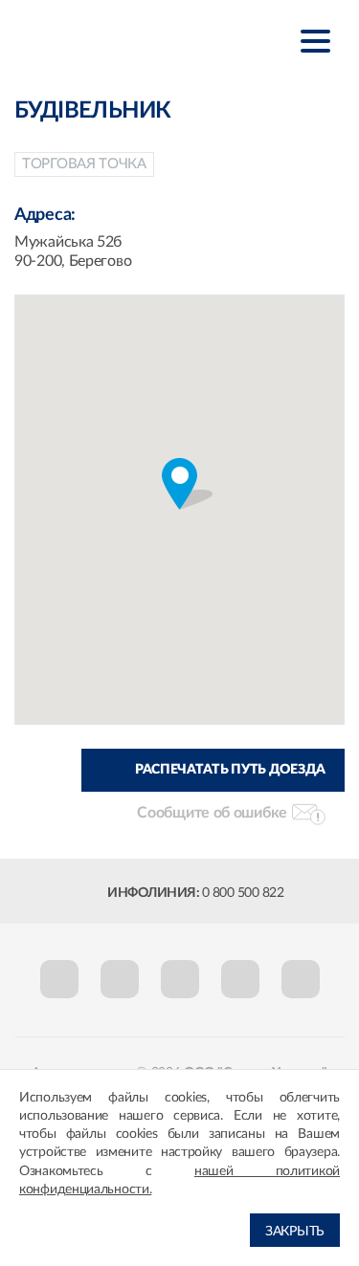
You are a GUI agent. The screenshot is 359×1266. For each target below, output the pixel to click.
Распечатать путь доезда (230, 769)
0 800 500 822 (243, 893)
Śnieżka (109, 39)
